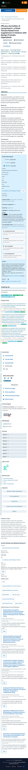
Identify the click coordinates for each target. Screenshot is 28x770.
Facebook (8, 766)
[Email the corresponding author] (19, 53)
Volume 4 (5, 447)
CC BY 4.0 (7, 46)
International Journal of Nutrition (11, 16)
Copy (23, 190)
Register (4, 6)
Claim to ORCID (7, 380)
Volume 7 (5, 437)
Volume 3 (5, 450)
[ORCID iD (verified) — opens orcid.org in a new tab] (9, 52)
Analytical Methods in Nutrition (10, 590)
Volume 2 (5, 453)
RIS (9, 275)
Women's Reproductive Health (10, 480)
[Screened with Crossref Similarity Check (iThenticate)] (7, 414)
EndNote (16, 275)
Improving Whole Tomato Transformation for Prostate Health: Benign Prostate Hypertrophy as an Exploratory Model (14, 305)
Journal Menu (8, 10)
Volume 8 (5, 434)
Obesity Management (8, 478)
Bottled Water (5, 594)
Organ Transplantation (8, 483)
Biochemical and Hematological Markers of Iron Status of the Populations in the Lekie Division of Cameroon (14, 735)
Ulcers (4, 482)
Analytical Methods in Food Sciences (11, 586)
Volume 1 (5, 456)
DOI (6, 43)
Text (19, 275)
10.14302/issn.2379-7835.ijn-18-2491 (11, 191)
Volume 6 (5, 441)
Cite (3, 571)
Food (3, 581)
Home (2, 16)
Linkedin (20, 766)
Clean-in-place (18, 603)
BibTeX (11, 275)
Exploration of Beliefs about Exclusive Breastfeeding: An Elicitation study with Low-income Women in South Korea (14, 712)
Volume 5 (5, 444)
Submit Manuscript (21, 10)
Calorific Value (15, 594)
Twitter (15, 766)
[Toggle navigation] (25, 2)
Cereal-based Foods (7, 603)
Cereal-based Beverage (8, 599)
